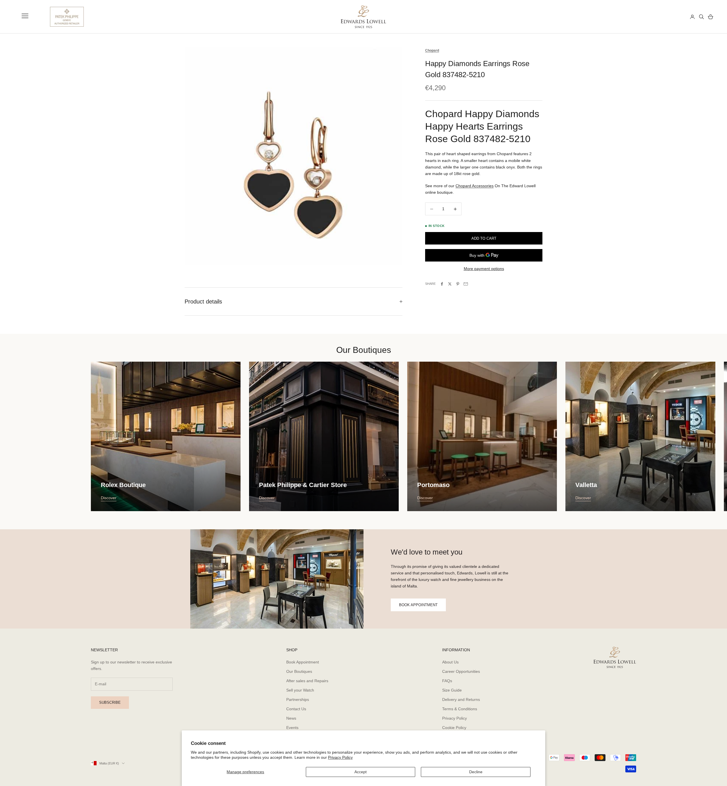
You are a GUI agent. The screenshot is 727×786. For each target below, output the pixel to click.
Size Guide (452, 690)
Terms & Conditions (459, 709)
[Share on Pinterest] (458, 284)
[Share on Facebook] (442, 284)
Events (292, 727)
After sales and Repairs (307, 680)
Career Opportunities (461, 671)
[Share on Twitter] (450, 284)
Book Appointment (302, 662)
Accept (360, 772)
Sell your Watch (300, 690)
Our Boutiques (299, 671)
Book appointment (418, 605)
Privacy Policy (340, 757)
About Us (450, 662)
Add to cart (483, 238)
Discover (108, 498)
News (291, 718)
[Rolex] (665, 17)
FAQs (447, 680)
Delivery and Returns (461, 699)
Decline (475, 772)
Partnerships (297, 699)
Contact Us (296, 709)
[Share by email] (465, 284)
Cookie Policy (454, 727)
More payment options (484, 268)
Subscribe (110, 702)
